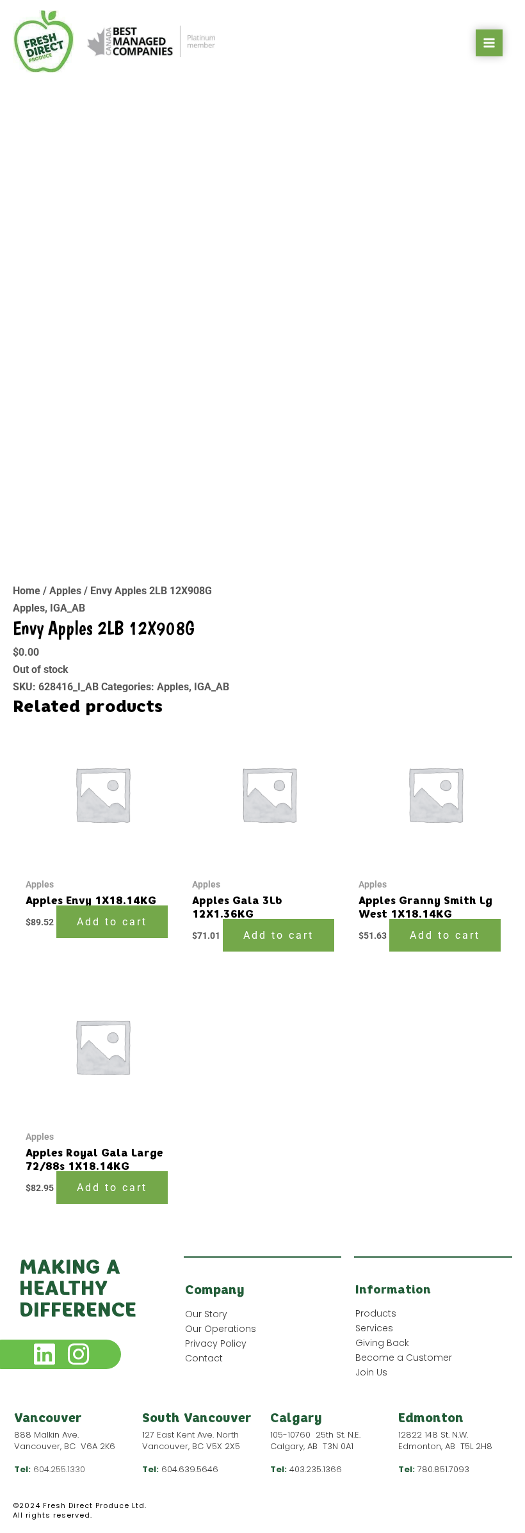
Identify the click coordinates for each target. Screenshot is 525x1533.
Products (375, 1313)
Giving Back (382, 1342)
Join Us (371, 1372)
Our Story (206, 1314)
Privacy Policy (215, 1343)
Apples (65, 591)
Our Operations (220, 1328)
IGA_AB (67, 608)
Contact (204, 1358)
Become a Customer (403, 1357)
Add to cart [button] (112, 922)
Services (374, 1328)
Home (26, 591)
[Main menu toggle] (489, 42)
